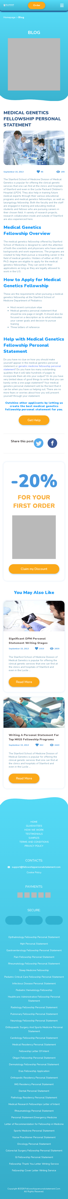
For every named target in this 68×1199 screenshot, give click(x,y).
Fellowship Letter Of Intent (34, 1051)
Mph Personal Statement (34, 943)
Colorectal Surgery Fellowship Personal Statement (34, 1150)
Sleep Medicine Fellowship (34, 970)
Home (34, 822)
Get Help (34, 420)
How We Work (34, 830)
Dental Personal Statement (34, 1091)
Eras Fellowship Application (34, 1071)
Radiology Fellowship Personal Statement (34, 1007)
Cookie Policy (34, 872)
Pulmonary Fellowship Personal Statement (34, 1014)
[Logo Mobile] (8, 5)
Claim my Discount (34, 569)
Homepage (9, 17)
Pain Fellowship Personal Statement (34, 957)
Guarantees (34, 826)
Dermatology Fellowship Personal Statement (34, 1064)
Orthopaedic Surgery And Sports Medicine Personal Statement (34, 1029)
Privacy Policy (34, 846)
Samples (34, 838)
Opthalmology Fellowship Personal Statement (34, 937)
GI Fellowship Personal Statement (34, 1157)
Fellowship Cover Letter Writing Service (34, 1170)
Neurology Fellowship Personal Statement (34, 1020)
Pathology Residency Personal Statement (34, 1097)
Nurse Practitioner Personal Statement (34, 1137)
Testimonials (34, 834)
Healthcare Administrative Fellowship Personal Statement (34, 998)
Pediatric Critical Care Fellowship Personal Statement (34, 977)
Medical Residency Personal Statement (34, 1044)
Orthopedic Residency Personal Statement (34, 1077)
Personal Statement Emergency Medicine (34, 1117)
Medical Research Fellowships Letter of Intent (34, 1104)
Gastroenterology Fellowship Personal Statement (34, 950)
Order (36, 5)
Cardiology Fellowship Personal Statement (34, 1038)
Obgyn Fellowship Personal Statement (34, 1057)
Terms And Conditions (34, 842)
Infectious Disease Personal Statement (34, 983)
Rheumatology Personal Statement (34, 1110)
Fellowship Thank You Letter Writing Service (34, 1164)
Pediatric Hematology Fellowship (34, 990)
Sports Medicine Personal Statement (34, 1130)
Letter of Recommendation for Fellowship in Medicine (34, 1124)
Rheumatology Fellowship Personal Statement (34, 963)
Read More (24, 682)
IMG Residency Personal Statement (34, 1084)
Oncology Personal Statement (34, 1144)
